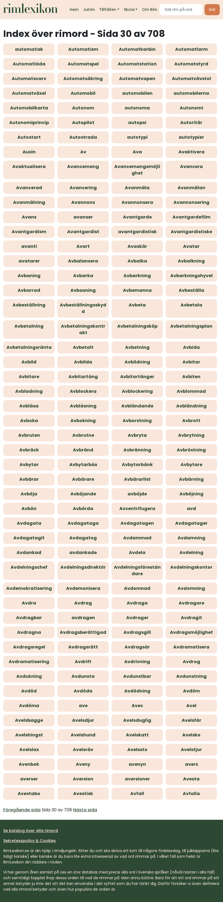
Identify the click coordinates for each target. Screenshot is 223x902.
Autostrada (83, 137)
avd (191, 508)
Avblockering (137, 391)
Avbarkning (137, 276)
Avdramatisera (191, 647)
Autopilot (83, 122)
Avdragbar (29, 618)
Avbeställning (29, 305)
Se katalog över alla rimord (30, 830)
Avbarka (83, 276)
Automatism (83, 49)
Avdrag (83, 603)
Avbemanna (137, 290)
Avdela (137, 552)
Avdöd (29, 691)
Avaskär (137, 246)
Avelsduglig (137, 720)
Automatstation (137, 64)
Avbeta (137, 305)
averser (29, 779)
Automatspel (83, 64)
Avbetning (137, 347)
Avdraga (137, 603)
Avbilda (83, 362)
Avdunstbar (137, 676)
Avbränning (137, 450)
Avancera (191, 166)
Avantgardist (83, 232)
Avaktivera (191, 152)
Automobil (83, 93)
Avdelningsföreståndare (137, 570)
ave (83, 705)
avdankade (83, 552)
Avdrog (191, 662)
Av (83, 152)
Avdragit (191, 618)
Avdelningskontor (191, 567)
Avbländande (137, 406)
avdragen (83, 618)
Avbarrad (29, 290)
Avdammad (137, 538)
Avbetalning (29, 326)
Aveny (83, 764)
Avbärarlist (137, 479)
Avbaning (29, 276)
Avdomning (191, 588)
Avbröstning (191, 450)
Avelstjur (191, 749)
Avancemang (83, 166)
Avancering (83, 188)
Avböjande (83, 494)
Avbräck (29, 450)
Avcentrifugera (137, 508)
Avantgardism (29, 232)
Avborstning (137, 420)
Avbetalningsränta (29, 347)
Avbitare (29, 377)
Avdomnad (137, 588)
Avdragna (29, 632)
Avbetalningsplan (191, 326)
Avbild (28, 362)
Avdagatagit (29, 538)
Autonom (83, 108)
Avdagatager (191, 523)
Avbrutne (83, 435)
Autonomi (191, 108)
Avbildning (137, 362)
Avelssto (137, 749)
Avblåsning (83, 406)
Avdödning (137, 691)
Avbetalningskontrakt (83, 329)
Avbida (191, 347)
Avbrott (191, 420)
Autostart (29, 137)
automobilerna (191, 93)
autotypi (137, 137)
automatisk (29, 49)
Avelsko (191, 735)
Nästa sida (85, 810)
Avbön (28, 508)
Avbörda (83, 508)
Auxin (29, 152)
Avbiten (191, 377)
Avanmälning (29, 202)
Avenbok (29, 764)
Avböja (29, 494)
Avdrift (83, 662)
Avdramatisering (29, 662)
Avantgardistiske (191, 232)
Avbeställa (191, 290)
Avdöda (83, 691)
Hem (74, 9)
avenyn (137, 764)
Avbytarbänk (137, 464)
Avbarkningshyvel (191, 276)
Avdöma (29, 705)
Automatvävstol (191, 78)
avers (191, 764)
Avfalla (191, 793)
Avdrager (137, 618)
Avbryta (137, 435)
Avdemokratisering (29, 588)
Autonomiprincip (29, 122)
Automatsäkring (83, 78)
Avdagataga (83, 523)
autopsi (137, 122)
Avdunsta (83, 676)
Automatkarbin (137, 49)
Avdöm (191, 691)
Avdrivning (137, 662)
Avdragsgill (137, 632)
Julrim (89, 9)
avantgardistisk (137, 232)
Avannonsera (137, 202)
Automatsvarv (29, 78)
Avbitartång (83, 377)
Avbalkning (191, 261)
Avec (137, 705)
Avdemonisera (83, 588)
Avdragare (191, 603)
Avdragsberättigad (83, 632)
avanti (29, 246)
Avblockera (83, 391)
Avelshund (83, 735)
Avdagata (29, 523)
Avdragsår (137, 647)
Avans (29, 217)
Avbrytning (191, 435)
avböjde (137, 494)
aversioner (137, 779)
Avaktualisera (29, 166)
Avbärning (191, 479)
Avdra (29, 603)
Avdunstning (191, 676)
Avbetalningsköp (137, 326)
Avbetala (191, 305)
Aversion (83, 779)
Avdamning (191, 538)
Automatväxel (29, 93)
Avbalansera (83, 261)
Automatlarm (191, 49)
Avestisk (83, 793)
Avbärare (83, 479)
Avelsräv (83, 749)
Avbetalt (83, 347)
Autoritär (191, 122)
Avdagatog (83, 538)
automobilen (137, 93)
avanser (83, 217)
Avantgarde (137, 217)
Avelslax (29, 749)
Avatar (191, 246)
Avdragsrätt (83, 647)
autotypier (191, 137)
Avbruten (29, 435)
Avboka (29, 420)
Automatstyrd (191, 64)
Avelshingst (29, 735)
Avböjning (191, 494)
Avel (191, 705)
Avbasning (83, 290)
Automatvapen (137, 78)
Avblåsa (29, 406)
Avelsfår (191, 720)
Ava (137, 152)
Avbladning (29, 391)
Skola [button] (129, 9)
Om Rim (149, 9)
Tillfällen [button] (107, 9)
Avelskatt (137, 735)
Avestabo (29, 793)
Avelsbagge (29, 720)
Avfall (137, 793)
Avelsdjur (83, 720)
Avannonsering (191, 202)
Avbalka (137, 261)
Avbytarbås (83, 464)
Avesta (191, 779)
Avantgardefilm (191, 217)
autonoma (137, 108)
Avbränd (83, 450)
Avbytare (191, 464)
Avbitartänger (137, 377)
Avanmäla (137, 188)
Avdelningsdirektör (83, 567)
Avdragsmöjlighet (191, 632)
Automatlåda (29, 64)
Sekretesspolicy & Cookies (29, 840)
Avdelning (191, 552)
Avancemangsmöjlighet (137, 169)
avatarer (29, 261)
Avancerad (29, 188)
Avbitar (191, 362)
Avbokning (83, 420)
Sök (212, 9)
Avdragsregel (29, 647)
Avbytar (29, 464)
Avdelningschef (29, 567)
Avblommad (191, 391)
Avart (83, 246)
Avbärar (29, 479)
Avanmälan (191, 188)
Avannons (83, 202)
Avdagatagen (137, 523)
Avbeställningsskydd (83, 308)
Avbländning (191, 406)
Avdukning (29, 676)
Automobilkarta (29, 108)
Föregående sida (22, 810)
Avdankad (29, 552)
